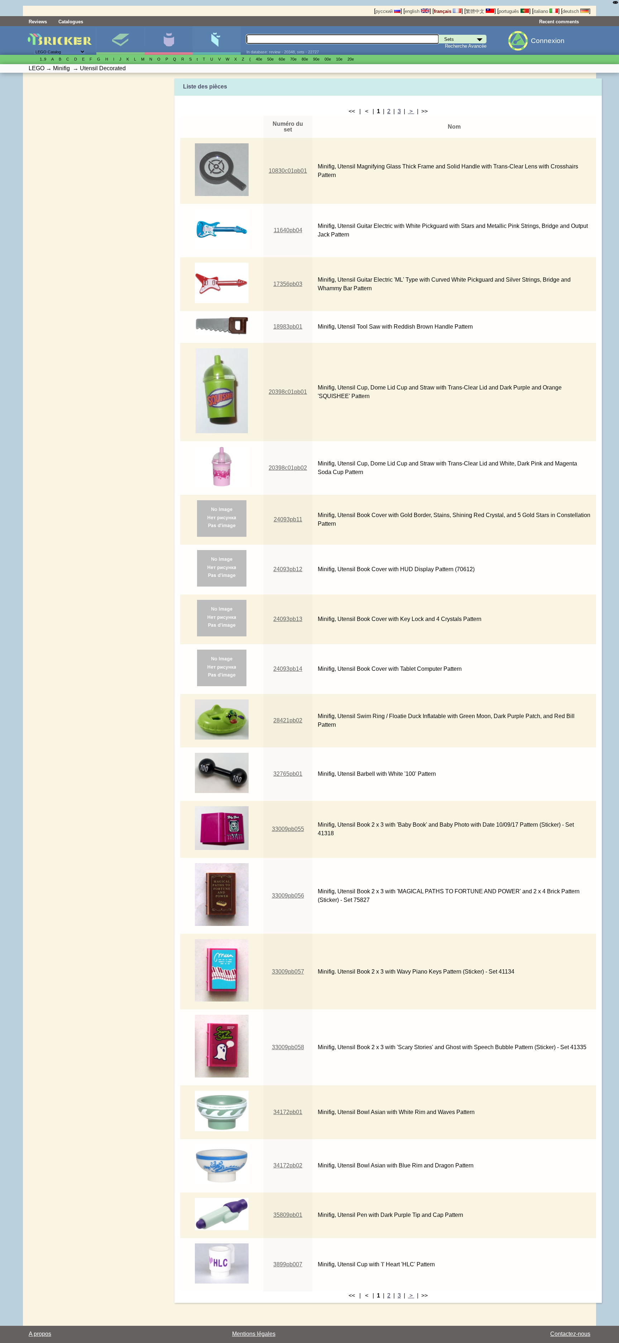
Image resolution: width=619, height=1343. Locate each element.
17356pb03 (287, 284)
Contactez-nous (570, 1334)
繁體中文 (476, 11)
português (509, 11)
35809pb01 (287, 1215)
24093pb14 (287, 669)
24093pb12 (287, 569)
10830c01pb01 (288, 171)
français (443, 11)
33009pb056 (288, 896)
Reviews (38, 21)
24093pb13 (287, 619)
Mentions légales (253, 1334)
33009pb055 (288, 829)
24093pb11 (288, 519)
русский (384, 11)
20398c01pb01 (288, 392)
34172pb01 (287, 1112)
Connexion (548, 40)
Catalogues (70, 21)
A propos (40, 1334)
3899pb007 (287, 1264)
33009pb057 (288, 972)
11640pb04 (288, 230)
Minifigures (168, 40)
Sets (120, 40)
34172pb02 (287, 1165)
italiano (541, 11)
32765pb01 (287, 774)
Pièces (216, 40)
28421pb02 (287, 720)
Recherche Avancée (465, 46)
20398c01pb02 (288, 468)
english (413, 11)
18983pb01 (287, 327)
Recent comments (559, 21)
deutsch (571, 11)
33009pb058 (288, 1047)
